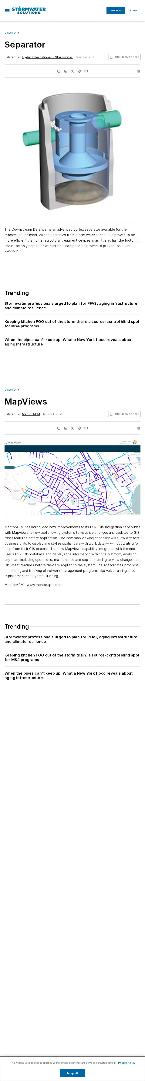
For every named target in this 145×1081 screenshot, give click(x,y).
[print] (138, 71)
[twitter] (72, 71)
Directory (12, 32)
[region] (72, 1068)
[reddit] (79, 71)
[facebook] (59, 71)
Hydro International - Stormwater (47, 57)
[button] (7, 10)
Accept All (72, 1073)
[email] (86, 71)
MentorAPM (31, 414)
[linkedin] (66, 71)
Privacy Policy (126, 1062)
